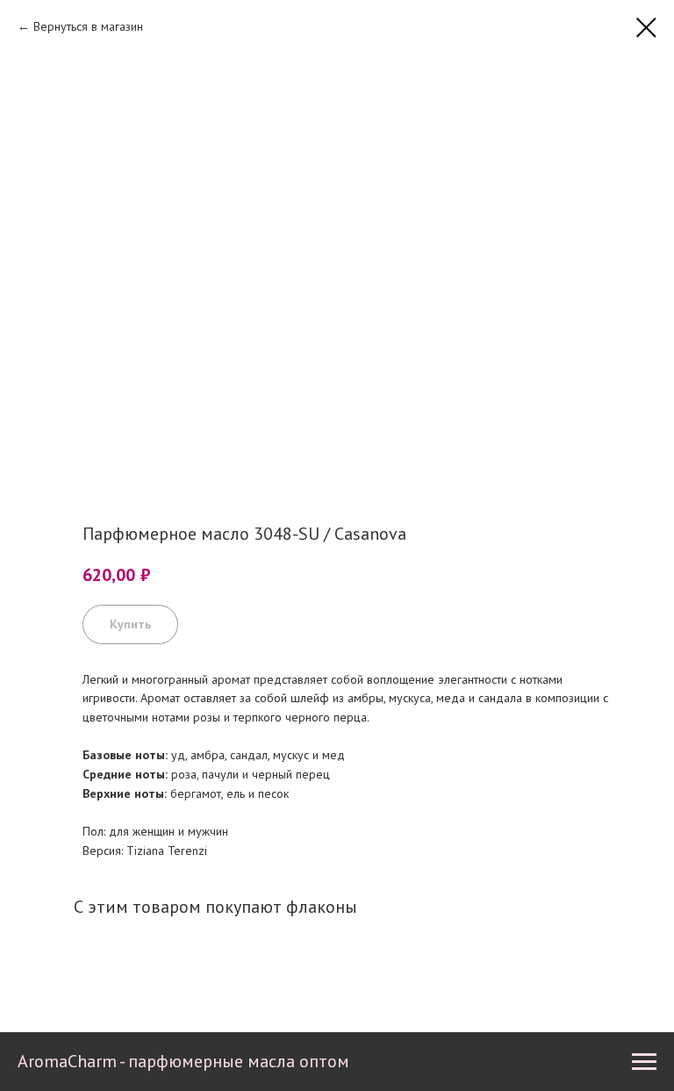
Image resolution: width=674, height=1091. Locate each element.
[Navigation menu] (644, 1062)
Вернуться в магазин (88, 26)
